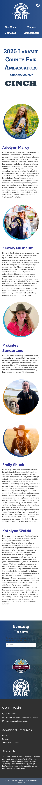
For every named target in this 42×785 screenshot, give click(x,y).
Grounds (31, 27)
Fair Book (10, 32)
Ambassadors (31, 32)
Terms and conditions (10, 742)
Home (4, 735)
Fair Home (10, 27)
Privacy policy (7, 739)
